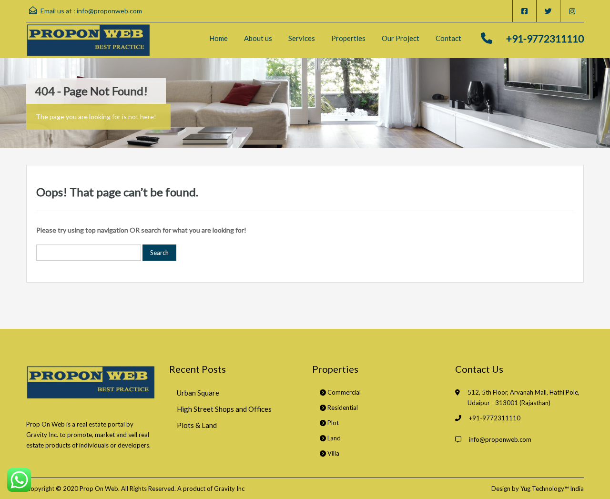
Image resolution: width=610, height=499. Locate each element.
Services (301, 38)
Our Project (400, 38)
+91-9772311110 (545, 38)
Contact (448, 38)
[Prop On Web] (88, 40)
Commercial (343, 392)
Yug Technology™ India (552, 488)
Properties (348, 38)
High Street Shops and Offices (224, 409)
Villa (332, 453)
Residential (342, 407)
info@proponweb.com (109, 11)
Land (333, 438)
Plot (332, 423)
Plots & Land (197, 425)
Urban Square (198, 392)
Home (218, 38)
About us (258, 38)
